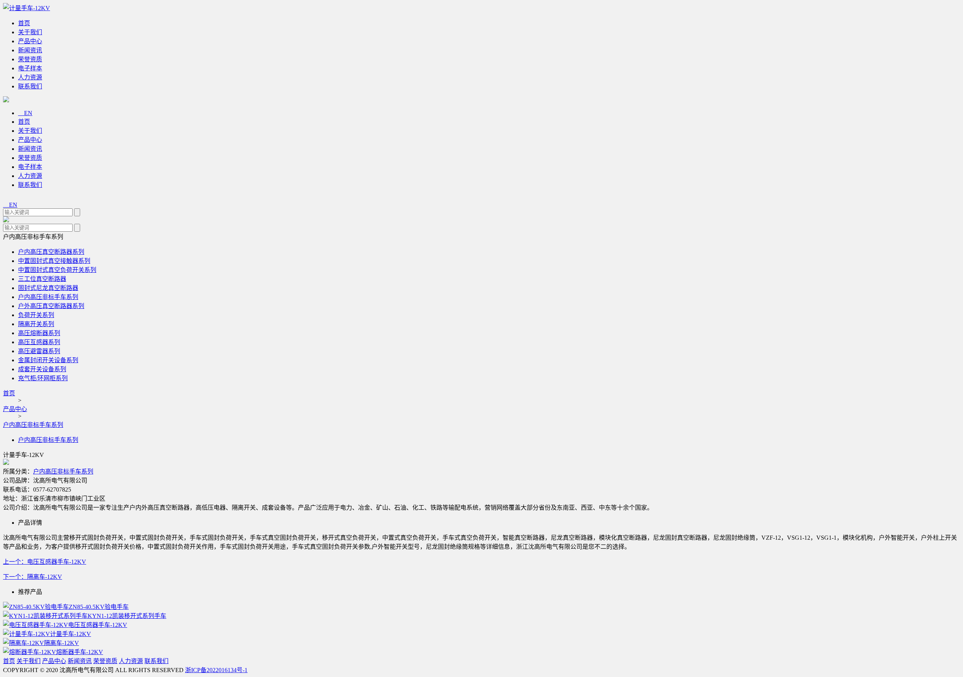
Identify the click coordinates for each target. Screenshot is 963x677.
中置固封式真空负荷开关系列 (57, 270)
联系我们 (30, 86)
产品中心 (30, 41)
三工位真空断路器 (42, 279)
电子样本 (30, 68)
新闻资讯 (30, 50)
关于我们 (30, 32)
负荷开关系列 (36, 315)
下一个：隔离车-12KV (32, 577)
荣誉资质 (30, 59)
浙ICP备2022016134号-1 (216, 670)
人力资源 (30, 77)
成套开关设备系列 (42, 369)
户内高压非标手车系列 (48, 297)
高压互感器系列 (39, 342)
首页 (24, 23)
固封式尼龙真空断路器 (48, 288)
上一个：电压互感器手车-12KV (44, 562)
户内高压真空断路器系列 (51, 252)
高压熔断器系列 (39, 333)
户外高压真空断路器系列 (51, 306)
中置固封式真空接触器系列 (54, 261)
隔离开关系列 (36, 324)
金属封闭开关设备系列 (48, 360)
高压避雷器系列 (39, 351)
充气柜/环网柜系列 (43, 378)
